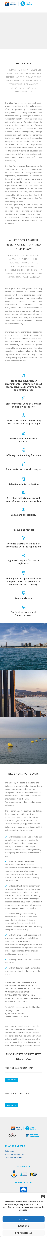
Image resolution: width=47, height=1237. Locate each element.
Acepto (23, 1219)
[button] (42, 1196)
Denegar (23, 1226)
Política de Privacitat (14, 1154)
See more (11, 1080)
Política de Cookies (14, 1157)
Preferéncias (23, 1233)
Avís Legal (9, 1151)
